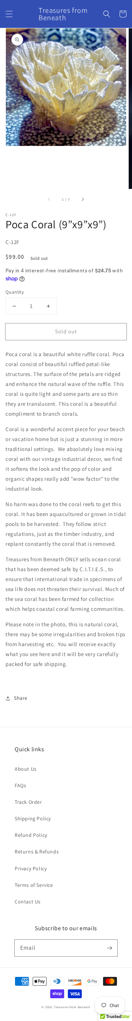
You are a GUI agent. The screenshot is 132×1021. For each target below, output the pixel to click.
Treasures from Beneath (72, 1007)
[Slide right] (82, 199)
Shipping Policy (33, 818)
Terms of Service (34, 885)
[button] (9, 14)
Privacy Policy (31, 868)
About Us (26, 769)
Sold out (66, 331)
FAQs (20, 785)
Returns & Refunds (37, 851)
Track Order (28, 802)
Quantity (15, 292)
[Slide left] (49, 199)
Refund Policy (31, 835)
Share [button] (20, 698)
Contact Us (28, 901)
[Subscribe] (109, 948)
